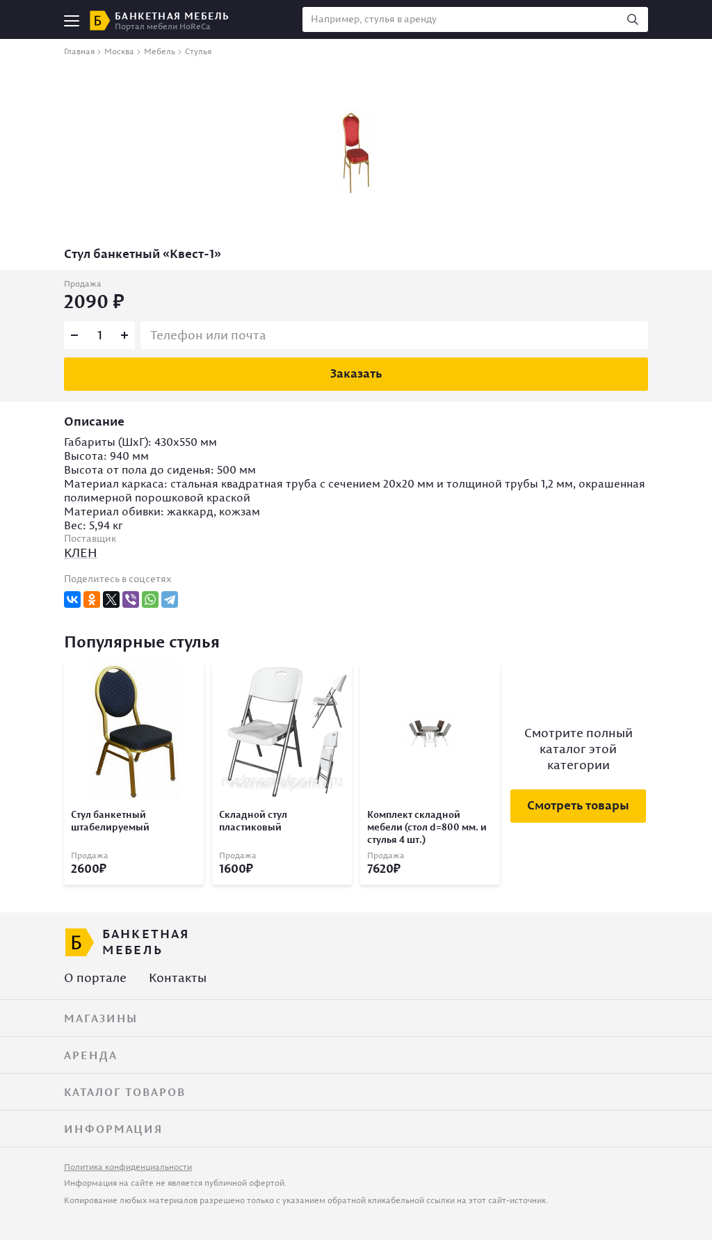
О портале (95, 977)
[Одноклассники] (91, 599)
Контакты (178, 977)
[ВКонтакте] (72, 599)
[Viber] (130, 599)
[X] (111, 599)
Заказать (356, 373)
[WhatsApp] (150, 599)
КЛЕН (80, 553)
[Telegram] (169, 599)
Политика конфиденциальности (128, 1166)
